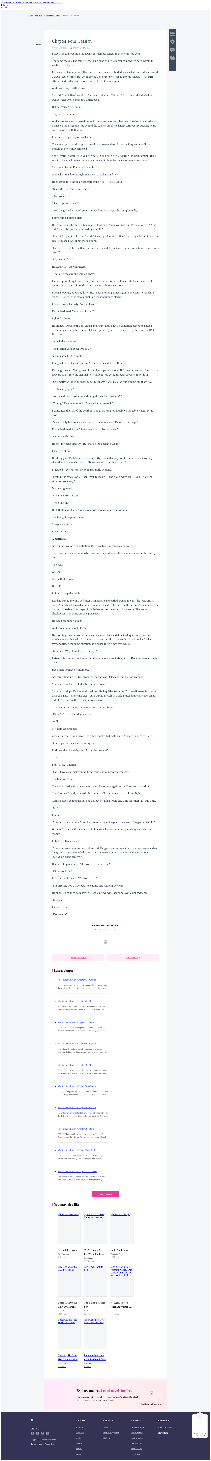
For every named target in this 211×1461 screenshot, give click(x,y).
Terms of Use (36, 1444)
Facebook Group (165, 1427)
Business (106, 1438)
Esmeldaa (63, 48)
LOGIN (58, 2)
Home (30, 16)
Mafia (78, 1438)
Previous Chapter (79, 957)
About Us (107, 1427)
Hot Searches (136, 1443)
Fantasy (79, 1449)
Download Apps (137, 1427)
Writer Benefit (137, 1433)
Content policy (137, 1438)
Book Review (136, 1449)
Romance (38, 16)
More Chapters (106, 1194)
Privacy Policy (50, 1444)
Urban (78, 1454)
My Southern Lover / (52, 16)
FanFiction (135, 1454)
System (79, 1443)
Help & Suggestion (111, 1433)
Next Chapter (132, 957)
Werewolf (80, 1433)
